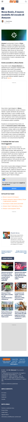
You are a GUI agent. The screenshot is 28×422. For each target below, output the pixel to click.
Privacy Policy (4, 410)
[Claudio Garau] (2, 21)
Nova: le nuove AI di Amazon (11, 197)
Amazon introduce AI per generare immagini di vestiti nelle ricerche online (20, 276)
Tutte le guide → (14, 364)
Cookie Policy (4, 412)
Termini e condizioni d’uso (7, 408)
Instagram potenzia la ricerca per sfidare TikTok (6, 252)
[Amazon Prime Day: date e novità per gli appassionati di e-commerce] (7, 287)
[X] (2, 25)
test (8, 147)
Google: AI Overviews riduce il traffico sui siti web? (21, 252)
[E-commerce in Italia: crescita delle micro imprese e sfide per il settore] (21, 287)
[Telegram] (12, 25)
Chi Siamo (3, 392)
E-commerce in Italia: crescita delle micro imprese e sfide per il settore (19, 296)
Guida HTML (15, 359)
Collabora (3, 395)
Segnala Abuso (5, 414)
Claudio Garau (9, 21)
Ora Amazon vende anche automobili (13, 203)
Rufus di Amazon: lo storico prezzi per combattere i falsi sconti (6, 314)
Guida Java (14, 362)
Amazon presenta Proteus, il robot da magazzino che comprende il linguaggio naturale (7, 276)
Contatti (3, 399)
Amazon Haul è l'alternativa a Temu (12, 206)
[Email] (16, 25)
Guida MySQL (22, 361)
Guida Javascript (7, 361)
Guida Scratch (21, 362)
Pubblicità (3, 397)
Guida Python (6, 362)
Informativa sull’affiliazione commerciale (11, 416)
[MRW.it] (14, 1)
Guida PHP (14, 361)
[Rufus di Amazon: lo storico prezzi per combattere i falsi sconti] (7, 306)
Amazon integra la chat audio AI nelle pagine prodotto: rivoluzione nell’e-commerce (20, 315)
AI (2, 8)
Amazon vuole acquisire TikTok (11, 208)
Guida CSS (22, 359)
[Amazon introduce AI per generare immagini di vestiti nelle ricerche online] (21, 266)
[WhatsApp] (9, 25)
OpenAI (9, 78)
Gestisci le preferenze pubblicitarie (9, 383)
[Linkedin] (6, 25)
